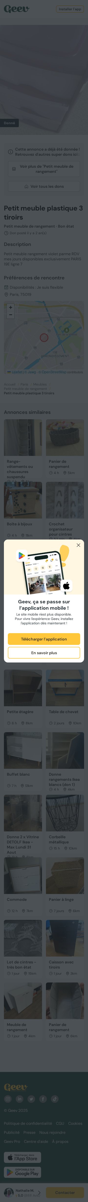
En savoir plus (44, 652)
